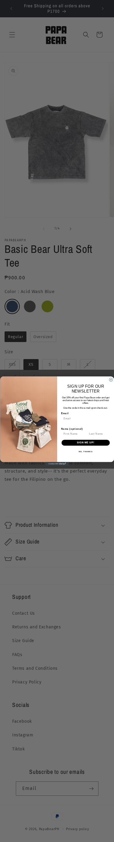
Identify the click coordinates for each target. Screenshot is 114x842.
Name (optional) (72, 429)
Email (64, 413)
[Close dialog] (111, 380)
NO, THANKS (85, 451)
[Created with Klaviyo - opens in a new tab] (57, 464)
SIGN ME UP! (85, 443)
